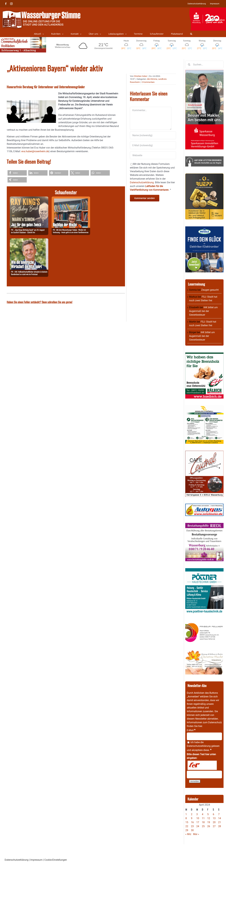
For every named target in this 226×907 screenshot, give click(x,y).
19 (208, 822)
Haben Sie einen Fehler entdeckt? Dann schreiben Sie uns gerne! (39, 302)
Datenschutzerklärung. (142, 182)
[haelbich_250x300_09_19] (204, 354)
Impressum (36, 859)
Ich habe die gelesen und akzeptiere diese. (203, 746)
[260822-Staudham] (29, 198)
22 (186, 826)
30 (192, 830)
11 (203, 818)
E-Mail (191, 730)
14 (219, 818)
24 (197, 826)
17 (197, 822)
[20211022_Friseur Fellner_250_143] (204, 622)
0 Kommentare (148, 82)
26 (208, 826)
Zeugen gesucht (210, 289)
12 (208, 818)
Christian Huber (140, 76)
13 (214, 818)
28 (219, 826)
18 (203, 822)
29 (186, 830)
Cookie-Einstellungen (55, 859)
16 (192, 822)
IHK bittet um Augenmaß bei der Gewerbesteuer (203, 311)
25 (203, 826)
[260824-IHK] (29, 240)
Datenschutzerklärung (199, 745)
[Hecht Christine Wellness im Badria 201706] (204, 651)
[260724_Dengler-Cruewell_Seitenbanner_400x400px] (204, 407)
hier (200, 726)
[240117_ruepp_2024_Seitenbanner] (204, 175)
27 (214, 826)
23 (192, 826)
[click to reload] (202, 765)
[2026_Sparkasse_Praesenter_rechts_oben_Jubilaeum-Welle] (207, 9)
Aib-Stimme (152, 79)
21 (219, 822)
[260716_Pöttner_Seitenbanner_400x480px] (204, 569)
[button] (191, 34)
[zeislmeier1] (204, 505)
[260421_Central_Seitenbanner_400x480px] (204, 452)
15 (186, 822)
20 (214, 822)
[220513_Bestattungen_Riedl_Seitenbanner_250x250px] (204, 524)
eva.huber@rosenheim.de (35, 151)
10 (197, 818)
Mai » (196, 834)
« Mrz (188, 834)
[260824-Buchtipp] (71, 198)
